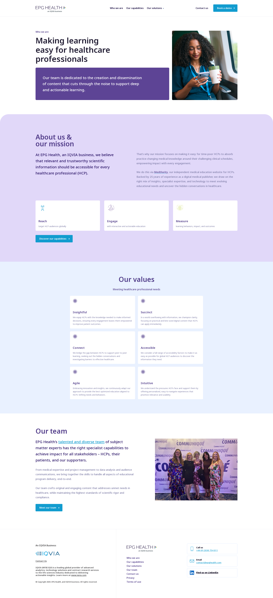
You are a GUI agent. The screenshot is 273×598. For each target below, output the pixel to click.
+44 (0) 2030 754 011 (207, 550)
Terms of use (134, 581)
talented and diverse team (81, 441)
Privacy (131, 577)
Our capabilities (135, 561)
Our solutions (134, 565)
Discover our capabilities (52, 238)
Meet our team (47, 507)
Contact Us (41, 561)
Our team (132, 569)
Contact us (202, 8)
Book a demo (224, 8)
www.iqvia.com (78, 575)
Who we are (133, 557)
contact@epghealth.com (208, 562)
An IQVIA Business (46, 545)
